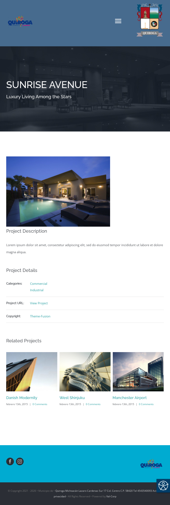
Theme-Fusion (40, 316)
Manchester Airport (130, 398)
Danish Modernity (21, 398)
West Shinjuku (72, 398)
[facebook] (10, 461)
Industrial (37, 290)
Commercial (38, 283)
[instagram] (20, 461)
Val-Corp (111, 496)
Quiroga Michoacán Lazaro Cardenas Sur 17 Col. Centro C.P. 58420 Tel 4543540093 (103, 491)
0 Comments (40, 404)
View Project (39, 303)
